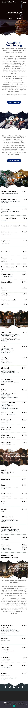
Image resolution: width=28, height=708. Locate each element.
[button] (14, 102)
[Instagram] (14, 687)
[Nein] (26, 704)
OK (14, 706)
